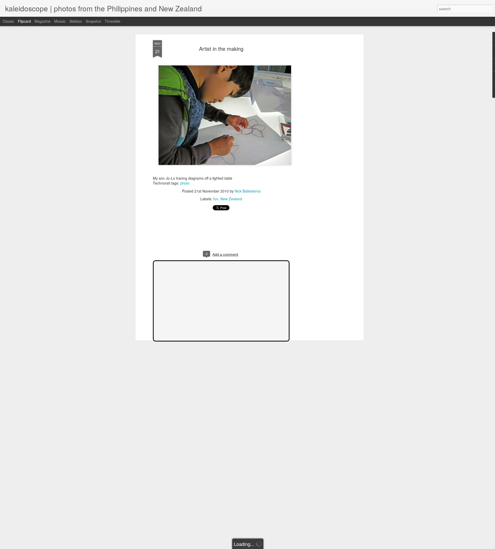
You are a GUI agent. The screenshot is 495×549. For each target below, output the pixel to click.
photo (184, 183)
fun (215, 198)
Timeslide (112, 21)
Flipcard (24, 21)
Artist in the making (221, 48)
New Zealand (231, 198)
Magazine (43, 21)
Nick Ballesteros (248, 191)
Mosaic (60, 21)
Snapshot (93, 21)
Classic (8, 21)
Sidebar (75, 21)
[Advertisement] (318, 121)
